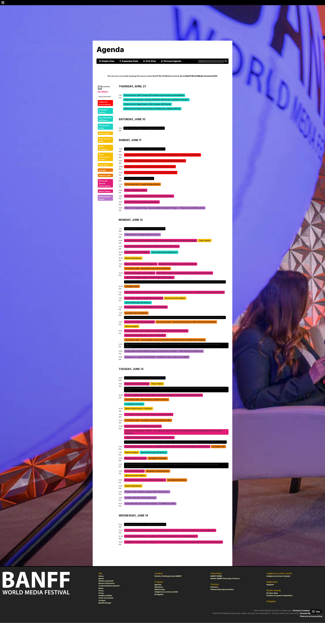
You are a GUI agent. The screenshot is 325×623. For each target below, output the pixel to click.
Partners (214, 587)
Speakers (159, 587)
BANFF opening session (135, 190)
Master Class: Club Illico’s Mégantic (140, 264)
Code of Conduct (106, 598)
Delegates (159, 594)
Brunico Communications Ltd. (307, 610)
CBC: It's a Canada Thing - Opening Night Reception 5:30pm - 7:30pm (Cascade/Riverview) (164, 208)
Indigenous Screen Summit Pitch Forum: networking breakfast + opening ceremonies (162, 155)
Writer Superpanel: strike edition (139, 273)
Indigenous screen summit (166, 592)
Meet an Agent (104, 133)
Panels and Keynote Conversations (104, 183)
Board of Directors (107, 583)
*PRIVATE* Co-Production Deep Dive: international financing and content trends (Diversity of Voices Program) (173, 542)
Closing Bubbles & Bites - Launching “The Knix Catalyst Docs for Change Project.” (161, 536)
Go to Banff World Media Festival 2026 (198, 76)
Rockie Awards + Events (105, 198)
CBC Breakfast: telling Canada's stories (142, 235)
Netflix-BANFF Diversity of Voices (225, 578)
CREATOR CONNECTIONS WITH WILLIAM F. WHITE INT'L (149, 438)
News (101, 588)
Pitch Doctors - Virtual (104, 127)
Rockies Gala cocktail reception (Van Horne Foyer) (147, 492)
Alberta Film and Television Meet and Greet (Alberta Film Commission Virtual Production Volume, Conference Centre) (172, 345)
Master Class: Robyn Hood (136, 384)
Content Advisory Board (109, 586)
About (101, 578)
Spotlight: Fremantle (157, 458)
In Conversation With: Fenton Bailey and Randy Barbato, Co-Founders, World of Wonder (163, 395)
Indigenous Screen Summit (105, 103)
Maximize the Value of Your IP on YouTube (177, 264)
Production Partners (103, 111)
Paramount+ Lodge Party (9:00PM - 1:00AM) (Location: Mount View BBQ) (156, 357)
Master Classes (105, 191)
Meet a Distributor (103, 148)
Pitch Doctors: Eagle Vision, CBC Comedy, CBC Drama (147, 104)
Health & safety (105, 595)
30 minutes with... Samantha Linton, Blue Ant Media (147, 268)
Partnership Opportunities (222, 589)
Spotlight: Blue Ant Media (136, 313)
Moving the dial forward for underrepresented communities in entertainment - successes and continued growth (174, 292)
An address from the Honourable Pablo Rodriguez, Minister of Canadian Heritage (160, 240)
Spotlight (102, 170)
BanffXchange (105, 603)
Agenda (158, 585)
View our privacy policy (311, 616)
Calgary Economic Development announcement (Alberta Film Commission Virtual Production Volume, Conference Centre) (174, 389)
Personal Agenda (172, 61)
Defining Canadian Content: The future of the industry (149, 196)
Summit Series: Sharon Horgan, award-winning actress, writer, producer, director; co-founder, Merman (170, 530)
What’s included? (106, 581)
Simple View (108, 61)
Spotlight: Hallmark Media (158, 471)
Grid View (151, 61)
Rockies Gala (272, 593)
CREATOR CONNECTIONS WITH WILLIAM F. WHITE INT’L (149, 277)
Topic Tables (104, 165)
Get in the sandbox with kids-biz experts (142, 426)
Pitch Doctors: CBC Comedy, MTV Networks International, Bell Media (154, 95)
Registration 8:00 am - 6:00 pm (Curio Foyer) (144, 378)
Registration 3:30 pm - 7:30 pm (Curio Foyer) (144, 128)
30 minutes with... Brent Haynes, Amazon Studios (146, 400)
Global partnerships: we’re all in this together (145, 335)
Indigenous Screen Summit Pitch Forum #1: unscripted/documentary (155, 161)
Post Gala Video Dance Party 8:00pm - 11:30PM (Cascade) (150, 504)
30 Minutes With (105, 175)
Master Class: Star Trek (135, 458)
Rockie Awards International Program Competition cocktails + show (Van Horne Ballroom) (163, 351)
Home (101, 576)
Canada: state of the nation (137, 252)
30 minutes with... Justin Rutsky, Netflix (142, 184)
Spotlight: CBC (218, 447)
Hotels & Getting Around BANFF (168, 576)
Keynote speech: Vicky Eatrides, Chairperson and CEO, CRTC (151, 246)
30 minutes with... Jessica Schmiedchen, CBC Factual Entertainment (186, 322)
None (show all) (105, 97)
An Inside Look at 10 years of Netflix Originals (145, 480)
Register (270, 585)
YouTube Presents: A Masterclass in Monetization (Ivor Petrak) (184, 273)
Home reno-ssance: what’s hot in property (143, 298)
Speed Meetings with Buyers (105, 119)
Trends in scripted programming (139, 322)
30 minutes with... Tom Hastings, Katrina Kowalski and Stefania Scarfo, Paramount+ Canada (165, 340)
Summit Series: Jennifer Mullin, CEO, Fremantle (145, 307)
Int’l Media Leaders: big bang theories (141, 202)
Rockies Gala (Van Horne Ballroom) (140, 498)
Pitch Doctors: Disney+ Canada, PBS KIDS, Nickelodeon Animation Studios (156, 100)
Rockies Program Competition (279, 595)
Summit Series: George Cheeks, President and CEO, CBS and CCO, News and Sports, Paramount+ (167, 447)
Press (101, 591)
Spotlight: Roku (132, 286)
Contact (102, 600)
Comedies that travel (134, 471)
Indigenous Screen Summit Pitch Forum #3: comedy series (150, 172)
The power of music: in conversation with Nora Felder (148, 414)
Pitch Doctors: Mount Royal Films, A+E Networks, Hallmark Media (152, 109)
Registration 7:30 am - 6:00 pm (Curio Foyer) (144, 229)
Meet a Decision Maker (105, 140)
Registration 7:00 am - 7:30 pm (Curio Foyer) (144, 149)
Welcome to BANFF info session (139, 178)
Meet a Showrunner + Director (104, 157)
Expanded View (130, 61)
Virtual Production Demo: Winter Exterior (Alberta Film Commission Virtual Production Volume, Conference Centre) (175, 442)
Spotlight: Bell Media (177, 480)
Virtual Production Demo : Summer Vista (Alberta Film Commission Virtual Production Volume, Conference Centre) (175, 282)
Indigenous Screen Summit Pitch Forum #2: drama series (150, 167)
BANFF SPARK (216, 576)
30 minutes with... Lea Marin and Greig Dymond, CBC (148, 420)
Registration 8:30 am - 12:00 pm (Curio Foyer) (145, 524)
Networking (160, 589)
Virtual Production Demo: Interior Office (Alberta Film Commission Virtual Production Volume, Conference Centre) (175, 317)
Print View (106, 86)
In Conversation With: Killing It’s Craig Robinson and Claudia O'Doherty (156, 331)
